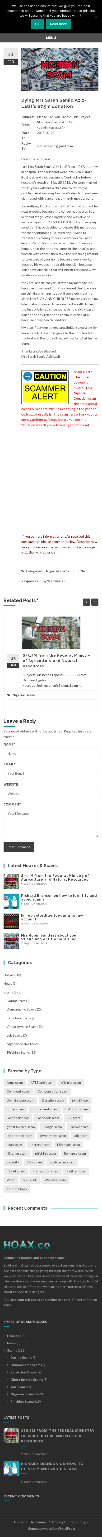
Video (11, 1180)
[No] (96, 16)
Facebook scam (48, 1118)
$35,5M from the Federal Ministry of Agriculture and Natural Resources (56, 660)
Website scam (55, 1180)
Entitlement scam (45, 1109)
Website (11, 784)
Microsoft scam (68, 1145)
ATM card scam (42, 1082)
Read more (58, 24)
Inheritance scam (19, 1136)
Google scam (52, 1127)
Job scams (14, 1035)
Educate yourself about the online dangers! (38, 1300)
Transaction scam (45, 1171)
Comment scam (18, 1091)
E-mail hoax (80, 1100)
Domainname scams (21, 1009)
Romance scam (75, 1153)
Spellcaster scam (62, 1162)
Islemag (33, 1528)
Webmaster (56, 581)
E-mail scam (15, 1109)
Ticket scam (16, 1171)
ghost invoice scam (21, 1127)
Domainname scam (20, 1100)
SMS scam (34, 1162)
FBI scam (73, 1118)
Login (84, 1522)
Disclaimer (37, 1522)
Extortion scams (19, 1018)
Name (9, 744)
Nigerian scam (17, 1153)
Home (18, 1522)
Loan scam (14, 1145)
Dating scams (17, 1001)
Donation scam (53, 1100)
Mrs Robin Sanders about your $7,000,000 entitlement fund (49, 937)
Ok (37, 24)
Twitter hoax (76, 1171)
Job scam (80, 1136)
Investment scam (53, 1136)
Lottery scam (39, 1145)
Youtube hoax (17, 1189)
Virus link (30, 1180)
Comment (12, 804)
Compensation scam (52, 1091)
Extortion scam (76, 1109)
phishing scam (45, 1153)
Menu (51, 37)
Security (13, 1162)
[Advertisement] (51, 481)
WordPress (67, 1528)
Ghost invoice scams (22, 1027)
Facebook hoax (18, 1118)
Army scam (15, 1082)
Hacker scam (79, 1127)
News (8, 983)
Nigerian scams (57, 571)
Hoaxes (9, 975)
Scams (8, 992)
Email (10, 764)
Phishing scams (18, 1052)
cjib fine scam (71, 1082)
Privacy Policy (63, 1522)
